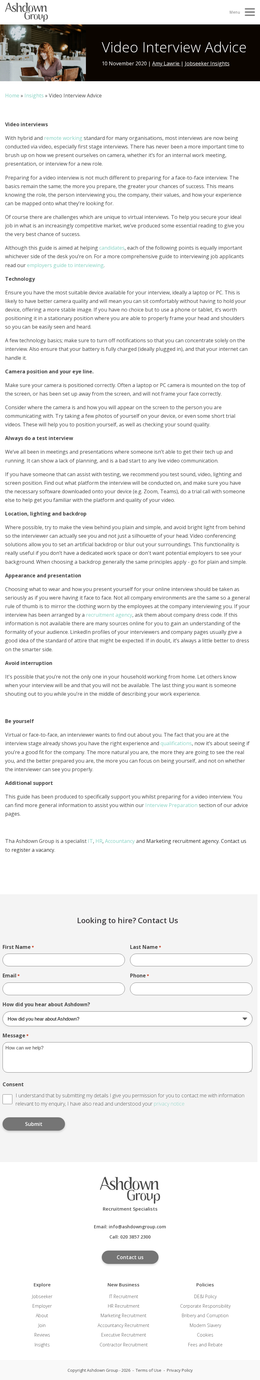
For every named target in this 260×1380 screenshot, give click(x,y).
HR (98, 841)
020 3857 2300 (135, 1237)
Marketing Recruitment (123, 1315)
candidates (112, 247)
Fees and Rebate (205, 1345)
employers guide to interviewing (65, 265)
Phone (139, 975)
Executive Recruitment (123, 1335)
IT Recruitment (123, 1296)
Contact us (130, 1257)
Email (11, 975)
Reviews (42, 1335)
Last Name (145, 946)
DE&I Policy (205, 1296)
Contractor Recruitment (124, 1345)
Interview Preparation (171, 805)
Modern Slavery (205, 1325)
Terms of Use (148, 1370)
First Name (18, 946)
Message (16, 1035)
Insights (34, 95)
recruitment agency (109, 614)
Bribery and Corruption (205, 1315)
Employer (42, 1306)
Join (42, 1325)
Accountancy (120, 841)
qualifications (176, 743)
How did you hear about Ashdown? (46, 1004)
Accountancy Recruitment (123, 1325)
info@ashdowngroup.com (137, 1227)
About (42, 1315)
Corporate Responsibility (205, 1306)
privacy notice (169, 1103)
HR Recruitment (124, 1306)
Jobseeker (42, 1296)
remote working (63, 138)
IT (90, 841)
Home (12, 95)
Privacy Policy (180, 1370)
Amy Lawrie (166, 63)
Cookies (205, 1335)
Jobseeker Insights (207, 63)
